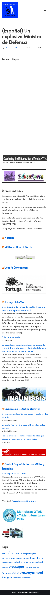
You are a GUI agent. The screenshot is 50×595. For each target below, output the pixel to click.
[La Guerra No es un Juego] (12, 537)
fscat (40, 562)
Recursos (6, 573)
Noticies (9, 237)
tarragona (7, 577)
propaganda (32, 566)
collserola (33, 558)
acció (6, 552)
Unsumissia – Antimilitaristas (22, 409)
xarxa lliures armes (24, 578)
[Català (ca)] (3, 141)
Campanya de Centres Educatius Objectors (22, 228)
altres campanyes (23, 553)
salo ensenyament (27, 572)
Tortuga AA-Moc (15, 302)
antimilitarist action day (14, 558)
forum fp (35, 562)
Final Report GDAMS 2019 (14, 473)
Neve (13, 592)
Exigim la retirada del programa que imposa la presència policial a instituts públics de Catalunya (24, 210)
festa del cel (11, 562)
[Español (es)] (3, 146)
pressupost (17, 566)
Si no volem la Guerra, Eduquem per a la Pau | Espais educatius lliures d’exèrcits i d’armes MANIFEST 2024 (23, 220)
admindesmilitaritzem (13, 47)
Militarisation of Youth (18, 247)
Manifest (5, 567)
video (15, 578)
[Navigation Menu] (45, 10)
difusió (4, 562)
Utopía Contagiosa (16, 267)
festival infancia (23, 562)
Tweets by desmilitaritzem (23, 501)
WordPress (34, 592)
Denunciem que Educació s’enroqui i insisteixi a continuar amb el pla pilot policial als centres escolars (23, 199)
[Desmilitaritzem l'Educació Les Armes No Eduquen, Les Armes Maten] (10, 10)
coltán (42, 559)
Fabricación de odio (11, 337)
